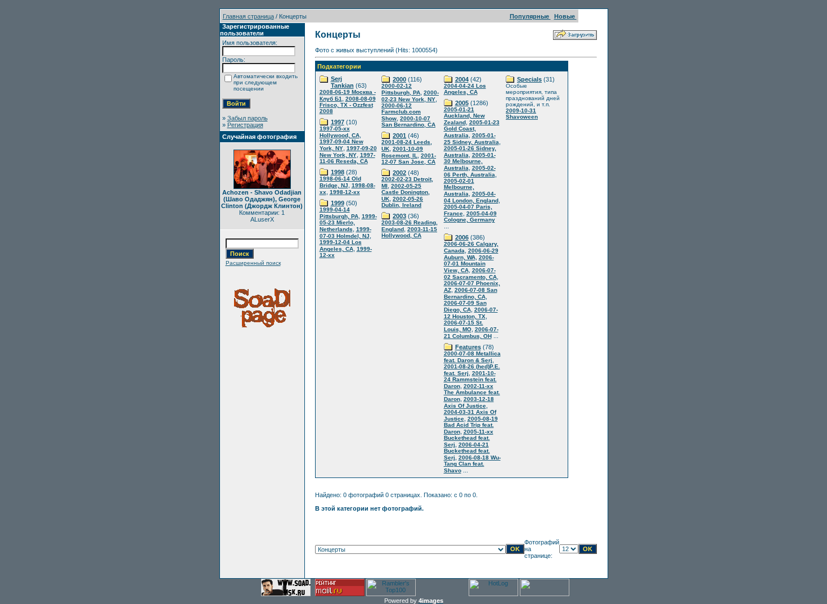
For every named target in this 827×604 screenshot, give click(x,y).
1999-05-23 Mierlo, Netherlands (348, 222)
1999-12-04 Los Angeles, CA (341, 245)
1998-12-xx (345, 192)
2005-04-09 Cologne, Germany (470, 216)
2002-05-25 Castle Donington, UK (405, 192)
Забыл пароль (247, 118)
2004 (462, 79)
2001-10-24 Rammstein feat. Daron (470, 379)
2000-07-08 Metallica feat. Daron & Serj (472, 356)
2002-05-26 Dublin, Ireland (402, 202)
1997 (337, 122)
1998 (337, 172)
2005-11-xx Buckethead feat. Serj (468, 438)
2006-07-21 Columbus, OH (471, 332)
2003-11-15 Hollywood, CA (409, 232)
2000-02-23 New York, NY (410, 95)
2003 (399, 216)
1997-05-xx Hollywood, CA (339, 131)
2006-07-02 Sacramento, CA (470, 273)
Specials (529, 79)
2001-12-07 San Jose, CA (408, 158)
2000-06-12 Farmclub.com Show (401, 111)
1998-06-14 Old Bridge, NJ (340, 181)
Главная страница (248, 16)
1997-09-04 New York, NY (341, 144)
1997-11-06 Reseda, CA (347, 158)
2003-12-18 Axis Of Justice (469, 402)
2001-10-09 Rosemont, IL (402, 152)
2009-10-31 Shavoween (522, 113)
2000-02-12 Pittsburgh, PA (400, 89)
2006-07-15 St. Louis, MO (463, 325)
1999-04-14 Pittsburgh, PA (339, 212)
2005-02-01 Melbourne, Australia (459, 187)
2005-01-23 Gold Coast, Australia (472, 128)
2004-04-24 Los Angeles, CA (465, 89)
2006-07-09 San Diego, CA (465, 306)
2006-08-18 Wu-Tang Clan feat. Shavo (472, 464)
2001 (399, 135)
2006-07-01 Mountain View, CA (469, 263)
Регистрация (245, 124)
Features (468, 347)
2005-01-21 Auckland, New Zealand (464, 115)
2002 (399, 172)
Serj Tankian (342, 82)
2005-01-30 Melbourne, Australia (470, 161)
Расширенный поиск (253, 263)
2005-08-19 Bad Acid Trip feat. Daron (471, 425)
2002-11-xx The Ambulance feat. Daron (472, 392)
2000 (399, 79)
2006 (462, 237)
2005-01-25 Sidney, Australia (471, 138)
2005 (462, 103)
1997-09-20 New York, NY (348, 151)
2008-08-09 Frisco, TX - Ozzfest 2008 (348, 105)
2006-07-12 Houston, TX (471, 312)
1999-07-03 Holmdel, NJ (345, 232)
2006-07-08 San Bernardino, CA (470, 293)
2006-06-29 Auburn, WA (471, 253)
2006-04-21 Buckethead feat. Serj (467, 451)
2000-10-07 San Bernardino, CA (408, 121)
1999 (337, 203)
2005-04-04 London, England (471, 197)
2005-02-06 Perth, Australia (470, 171)
